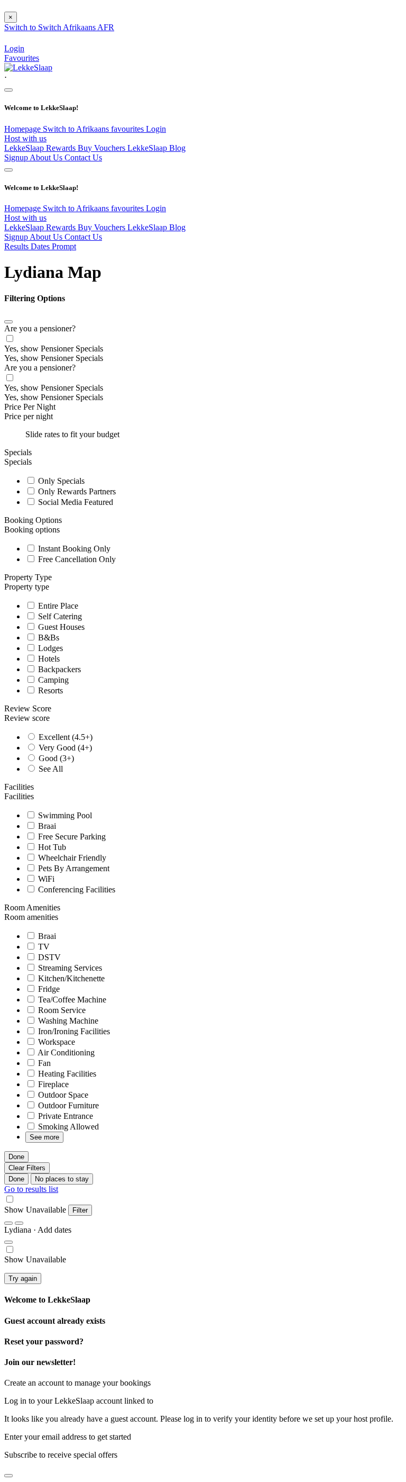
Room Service (61, 1010)
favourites (128, 128)
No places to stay (62, 1179)
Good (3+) (55, 758)
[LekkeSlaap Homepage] (28, 67)
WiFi (45, 878)
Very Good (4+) (64, 747)
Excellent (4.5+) (64, 737)
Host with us (25, 138)
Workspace (55, 1041)
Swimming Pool (64, 815)
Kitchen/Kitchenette (70, 978)
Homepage (23, 128)
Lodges (49, 648)
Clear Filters (26, 1168)
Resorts (49, 690)
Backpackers (58, 669)
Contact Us (83, 157)
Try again (22, 1278)
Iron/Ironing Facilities (73, 1031)
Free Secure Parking (71, 836)
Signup (17, 157)
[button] (203, 78)
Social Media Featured (74, 502)
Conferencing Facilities (75, 889)
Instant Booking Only (73, 548)
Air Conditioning (65, 1052)
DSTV (48, 957)
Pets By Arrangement (72, 868)
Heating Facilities (66, 1073)
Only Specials (60, 480)
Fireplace (52, 1084)
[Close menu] (8, 90)
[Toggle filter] (8, 1242)
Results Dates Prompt (40, 246)
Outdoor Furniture (67, 1105)
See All (49, 768)
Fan (43, 1063)
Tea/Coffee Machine (71, 999)
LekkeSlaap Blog (156, 147)
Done (16, 1157)
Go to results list (31, 1189)
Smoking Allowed (67, 1126)
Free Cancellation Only (76, 559)
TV (43, 946)
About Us (47, 157)
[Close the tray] (8, 1475)
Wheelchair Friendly (71, 857)
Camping (52, 679)
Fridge (48, 988)
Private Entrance (64, 1116)
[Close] (8, 321)
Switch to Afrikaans (77, 128)
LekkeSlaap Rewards (41, 147)
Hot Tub (51, 847)
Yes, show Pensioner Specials (53, 348)
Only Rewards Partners (76, 491)
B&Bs (47, 637)
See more (44, 1137)
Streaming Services (69, 967)
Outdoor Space (62, 1094)
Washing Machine (67, 1020)
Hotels (48, 658)
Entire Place (57, 605)
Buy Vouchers (102, 147)
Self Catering (59, 616)
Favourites (21, 57)
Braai (46, 825)
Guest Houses (60, 626)
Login (156, 128)
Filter (80, 1210)
